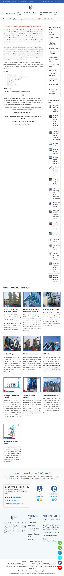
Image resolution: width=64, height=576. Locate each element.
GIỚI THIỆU (19, 14)
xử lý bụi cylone (16, 19)
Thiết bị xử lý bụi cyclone (31, 354)
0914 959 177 (14, 500)
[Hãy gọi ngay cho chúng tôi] (58, 547)
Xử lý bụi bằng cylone (10, 354)
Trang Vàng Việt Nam (49, 573)
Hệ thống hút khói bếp (55, 225)
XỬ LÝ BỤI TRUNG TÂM (52, 44)
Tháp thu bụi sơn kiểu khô (55, 151)
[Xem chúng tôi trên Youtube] (58, 567)
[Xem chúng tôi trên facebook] (58, 562)
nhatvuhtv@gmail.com (16, 504)
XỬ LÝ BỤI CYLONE (52, 33)
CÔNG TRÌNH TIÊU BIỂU (46, 14)
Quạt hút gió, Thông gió (55, 255)
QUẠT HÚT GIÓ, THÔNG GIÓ (53, 74)
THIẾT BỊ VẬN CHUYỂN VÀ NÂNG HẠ (53, 91)
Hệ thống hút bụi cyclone (51, 395)
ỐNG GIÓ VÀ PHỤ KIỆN (54, 65)
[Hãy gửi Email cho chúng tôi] (58, 557)
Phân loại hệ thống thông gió (55, 277)
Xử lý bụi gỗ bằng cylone (51, 309)
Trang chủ (6, 19)
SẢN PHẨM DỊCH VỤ (31, 13)
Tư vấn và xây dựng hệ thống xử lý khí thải (55, 171)
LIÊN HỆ (55, 14)
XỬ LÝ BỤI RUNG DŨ (54, 38)
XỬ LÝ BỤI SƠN (53, 48)
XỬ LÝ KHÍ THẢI (53, 84)
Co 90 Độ (55, 233)
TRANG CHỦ (10, 14)
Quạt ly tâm (56, 239)
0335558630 (54, 497)
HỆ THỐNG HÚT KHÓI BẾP (54, 53)
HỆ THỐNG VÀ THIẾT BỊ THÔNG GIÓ (54, 59)
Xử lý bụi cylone (48, 354)
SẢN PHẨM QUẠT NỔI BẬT (54, 80)
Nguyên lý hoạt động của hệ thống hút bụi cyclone (56, 135)
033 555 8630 (17, 497)
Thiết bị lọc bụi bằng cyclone (56, 204)
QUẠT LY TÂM (53, 70)
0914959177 (40, 497)
